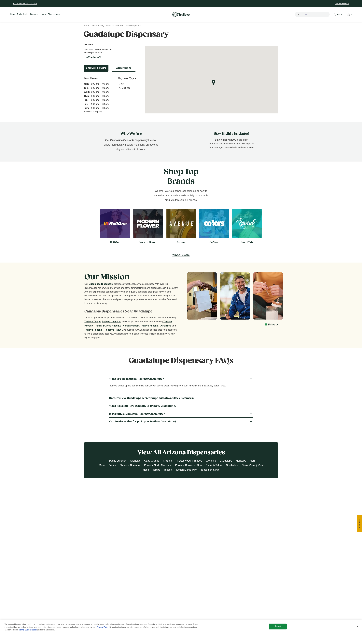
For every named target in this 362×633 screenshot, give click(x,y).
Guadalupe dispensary (100, 284)
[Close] (357, 626)
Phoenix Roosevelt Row (188, 465)
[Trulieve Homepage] (181, 14)
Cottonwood (184, 461)
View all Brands (181, 255)
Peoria (112, 465)
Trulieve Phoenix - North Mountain (121, 326)
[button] (312, 14)
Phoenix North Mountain (158, 465)
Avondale (135, 461)
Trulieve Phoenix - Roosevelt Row (102, 330)
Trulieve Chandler (111, 322)
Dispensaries (54, 14)
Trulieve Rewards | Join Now (25, 3)
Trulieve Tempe (92, 322)
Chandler (168, 461)
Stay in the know (224, 140)
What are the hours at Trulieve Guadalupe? (136, 378)
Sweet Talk (247, 242)
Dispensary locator (102, 26)
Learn (43, 14)
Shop (12, 14)
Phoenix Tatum (214, 465)
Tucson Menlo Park (186, 470)
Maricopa (241, 461)
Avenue (181, 242)
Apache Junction (117, 461)
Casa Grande (151, 461)
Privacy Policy (102, 627)
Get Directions (123, 68)
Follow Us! (273, 325)
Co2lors (214, 242)
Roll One (115, 242)
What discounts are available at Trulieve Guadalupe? (142, 406)
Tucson (168, 470)
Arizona (119, 26)
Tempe (156, 470)
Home (87, 26)
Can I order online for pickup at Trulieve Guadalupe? (142, 421)
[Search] (298, 14)
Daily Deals (22, 14)
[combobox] (312, 14)
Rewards (34, 14)
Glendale (211, 461)
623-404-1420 (93, 57)
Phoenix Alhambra (130, 465)
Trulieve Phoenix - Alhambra (155, 326)
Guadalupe (226, 461)
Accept (278, 626)
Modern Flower (148, 242)
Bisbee (198, 461)
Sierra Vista (248, 465)
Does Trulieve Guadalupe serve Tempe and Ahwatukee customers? (151, 398)
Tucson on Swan (210, 470)
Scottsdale (232, 465)
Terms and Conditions (28, 630)
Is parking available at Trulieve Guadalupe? (137, 413)
